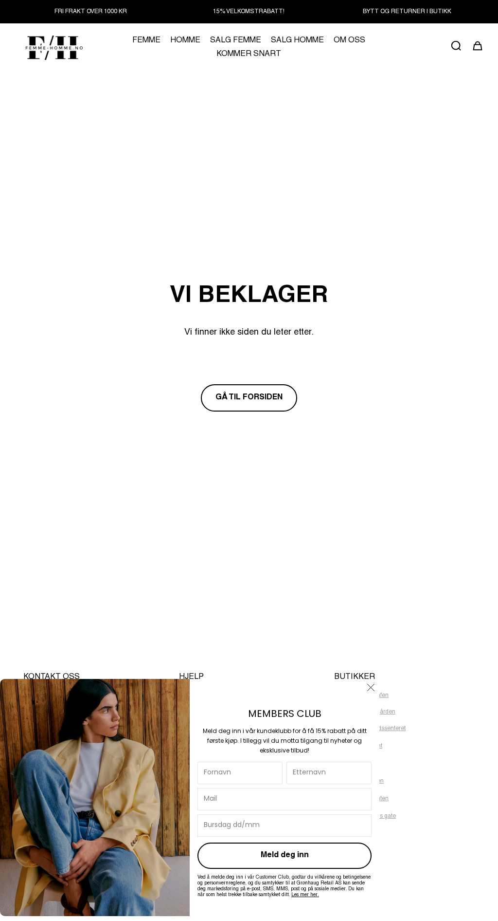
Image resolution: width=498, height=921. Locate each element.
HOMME (185, 41)
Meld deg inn (285, 856)
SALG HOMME (297, 41)
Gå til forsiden (249, 398)
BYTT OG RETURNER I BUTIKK (407, 12)
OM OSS (349, 41)
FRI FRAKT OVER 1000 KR (90, 12)
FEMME (146, 41)
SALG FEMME (235, 41)
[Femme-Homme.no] (53, 47)
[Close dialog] (370, 687)
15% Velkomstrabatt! (249, 12)
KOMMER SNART (248, 54)
